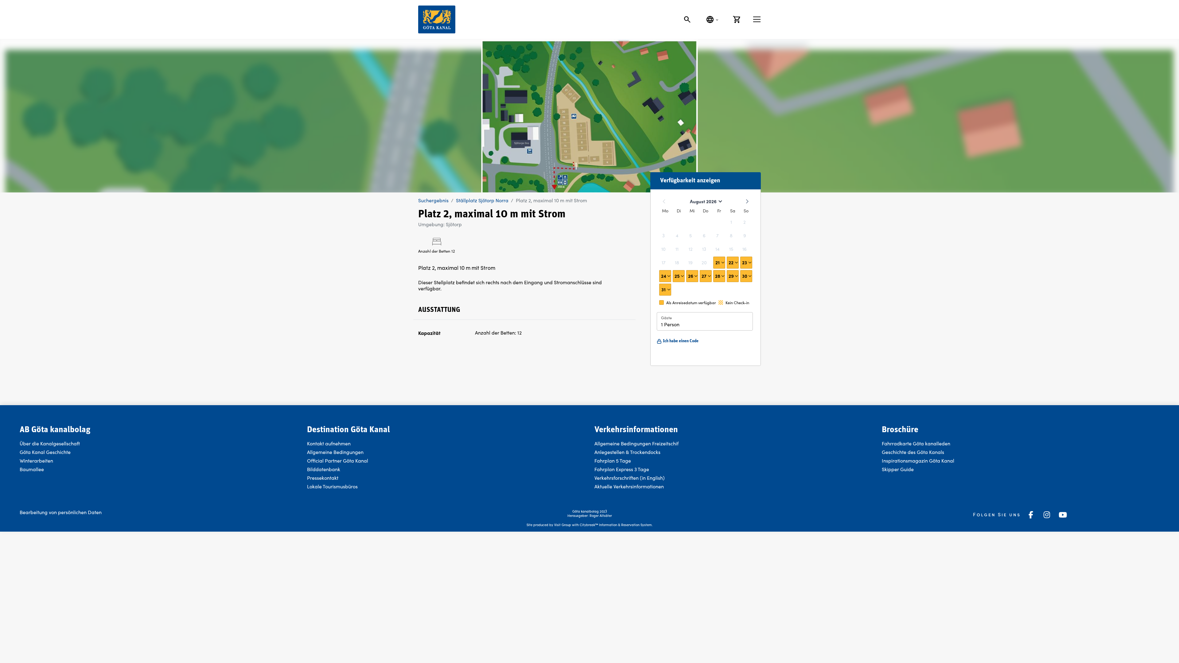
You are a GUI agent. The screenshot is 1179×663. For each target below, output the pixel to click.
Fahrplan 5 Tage (612, 460)
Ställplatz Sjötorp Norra (482, 200)
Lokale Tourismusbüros (332, 486)
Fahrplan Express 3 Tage (621, 469)
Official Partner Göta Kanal (337, 460)
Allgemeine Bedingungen (335, 452)
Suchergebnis (433, 200)
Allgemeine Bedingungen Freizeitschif (636, 443)
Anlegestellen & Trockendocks (627, 452)
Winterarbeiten (36, 460)
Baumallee (32, 469)
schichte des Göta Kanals (916, 452)
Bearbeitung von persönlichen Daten (61, 512)
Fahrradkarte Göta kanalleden (916, 443)
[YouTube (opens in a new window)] (1062, 514)
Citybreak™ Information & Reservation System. (616, 524)
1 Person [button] (670, 324)
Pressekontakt (322, 478)
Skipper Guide (898, 469)
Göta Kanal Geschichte (45, 452)
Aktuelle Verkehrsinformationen (629, 486)
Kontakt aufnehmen (329, 443)
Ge (885, 452)
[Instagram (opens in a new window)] (1047, 514)
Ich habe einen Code (680, 341)
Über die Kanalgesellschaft (50, 443)
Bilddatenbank (323, 469)
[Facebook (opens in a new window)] (1031, 514)
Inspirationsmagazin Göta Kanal (918, 460)
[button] (719, 263)
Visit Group (562, 524)
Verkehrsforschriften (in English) (629, 478)
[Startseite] (436, 19)
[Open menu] (757, 19)
